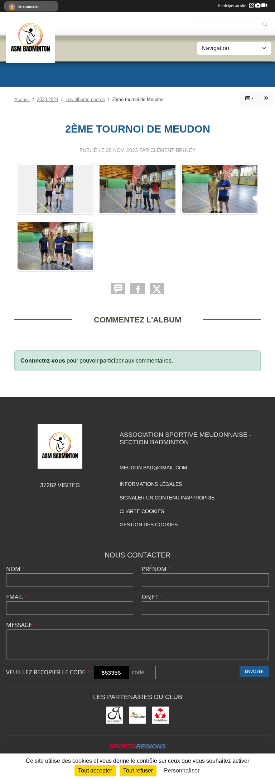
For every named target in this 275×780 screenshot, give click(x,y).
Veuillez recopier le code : (49, 672)
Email (17, 597)
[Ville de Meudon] (137, 715)
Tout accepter (95, 770)
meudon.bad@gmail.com (153, 467)
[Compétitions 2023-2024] (266, 98)
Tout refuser (138, 770)
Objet (153, 597)
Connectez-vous (42, 361)
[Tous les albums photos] (249, 98)
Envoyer (254, 671)
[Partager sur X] (157, 288)
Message (21, 625)
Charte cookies (142, 511)
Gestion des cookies (149, 524)
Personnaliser (181, 770)
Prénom (156, 569)
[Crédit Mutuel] (160, 715)
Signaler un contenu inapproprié (167, 498)
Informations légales (151, 484)
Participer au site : (233, 5)
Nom (15, 569)
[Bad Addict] (114, 715)
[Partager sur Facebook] (137, 288)
